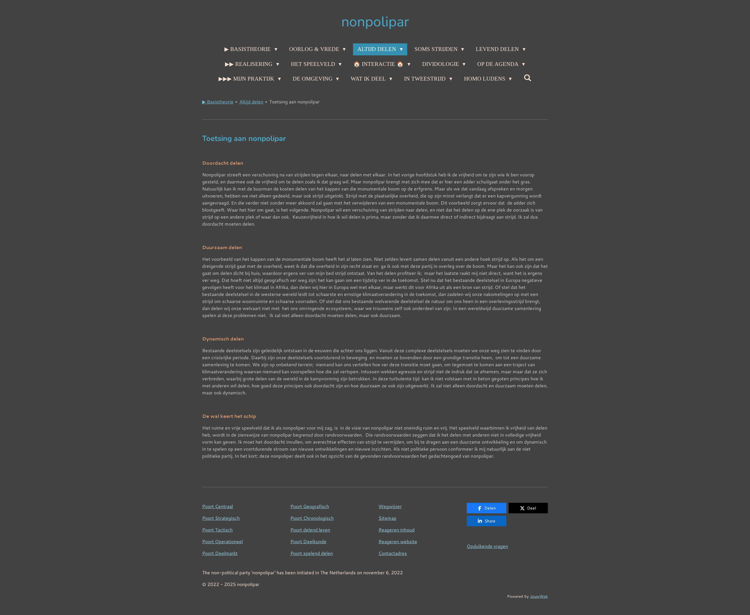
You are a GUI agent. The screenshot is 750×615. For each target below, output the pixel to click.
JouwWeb (539, 596)
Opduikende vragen (487, 546)
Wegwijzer (390, 506)
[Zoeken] (527, 78)
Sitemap (387, 518)
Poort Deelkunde (308, 541)
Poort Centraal (217, 506)
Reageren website (398, 541)
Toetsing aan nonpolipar (294, 101)
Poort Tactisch (217, 529)
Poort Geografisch (309, 506)
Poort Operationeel (222, 541)
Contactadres (393, 553)
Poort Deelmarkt (220, 553)
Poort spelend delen (311, 553)
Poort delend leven (310, 529)
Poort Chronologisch (312, 518)
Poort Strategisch (221, 518)
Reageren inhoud (397, 529)
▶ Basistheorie (217, 101)
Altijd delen (251, 101)
